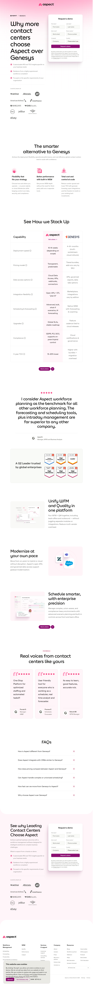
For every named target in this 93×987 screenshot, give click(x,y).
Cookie (34, 974)
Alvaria (71, 977)
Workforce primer (72, 952)
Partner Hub (57, 962)
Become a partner (56, 958)
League (24, 954)
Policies (88, 977)
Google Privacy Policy (15, 977)
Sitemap (83, 977)
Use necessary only (22, 979)
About (55, 949)
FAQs (68, 957)
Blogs (68, 949)
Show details (36, 979)
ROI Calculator (71, 960)
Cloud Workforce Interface (10, 959)
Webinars (69, 954)
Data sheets (83, 957)
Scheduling (6, 951)
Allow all (10, 979)
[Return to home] (10, 937)
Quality (24, 949)
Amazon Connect (71, 963)
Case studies (83, 949)
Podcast (82, 954)
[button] (46, 752)
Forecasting (6, 954)
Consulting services (44, 956)
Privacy (26, 974)
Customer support (43, 952)
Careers (56, 952)
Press (55, 954)
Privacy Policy (56, 58)
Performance (25, 952)
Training (43, 960)
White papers (84, 952)
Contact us (57, 965)
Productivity (6, 957)
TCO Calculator (84, 960)
